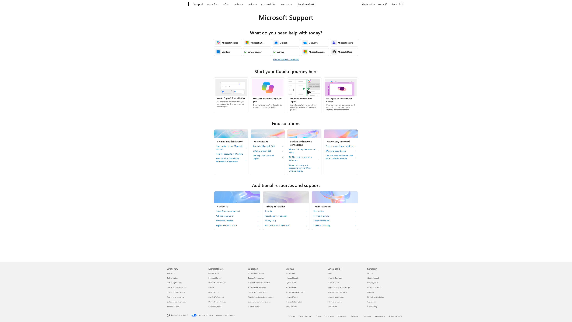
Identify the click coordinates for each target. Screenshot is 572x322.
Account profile (213, 273)
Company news (372, 283)
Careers (370, 273)
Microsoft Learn (333, 283)
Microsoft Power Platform (295, 292)
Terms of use (329, 316)
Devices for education (256, 278)
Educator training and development (260, 297)
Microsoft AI (290, 273)
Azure (330, 273)
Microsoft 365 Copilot (294, 302)
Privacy (318, 316)
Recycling (367, 316)
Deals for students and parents (259, 302)
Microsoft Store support (217, 283)
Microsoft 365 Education (257, 287)
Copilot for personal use (175, 297)
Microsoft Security (292, 278)
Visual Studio (332, 306)
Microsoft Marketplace (336, 297)
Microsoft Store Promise (217, 302)
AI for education (253, 306)
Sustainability (372, 306)
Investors (370, 292)
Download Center (214, 278)
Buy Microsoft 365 (306, 4)
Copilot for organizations (176, 292)
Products (237, 4)
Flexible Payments (214, 306)
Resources (285, 4)
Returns (211, 287)
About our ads (380, 316)
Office (226, 4)
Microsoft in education (256, 273)
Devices (251, 4)
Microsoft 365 (213, 4)
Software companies (335, 302)
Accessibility (371, 302)
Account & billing (268, 4)
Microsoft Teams (292, 297)
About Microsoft (373, 278)
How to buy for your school (257, 292)
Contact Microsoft (305, 316)
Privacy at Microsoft (374, 287)
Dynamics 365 (291, 283)
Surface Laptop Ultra (174, 283)
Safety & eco (355, 316)
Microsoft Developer (335, 278)
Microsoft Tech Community (337, 292)
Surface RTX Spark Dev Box (176, 287)
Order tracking (213, 292)
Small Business (291, 306)
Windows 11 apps (173, 306)
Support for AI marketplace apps (339, 287)
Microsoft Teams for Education (259, 283)
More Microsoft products (286, 59)
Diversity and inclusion (375, 297)
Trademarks (342, 316)
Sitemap (292, 316)
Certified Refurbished (216, 297)
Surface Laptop (172, 278)
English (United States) (179, 315)
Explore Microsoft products (176, 302)
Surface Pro (171, 273)
